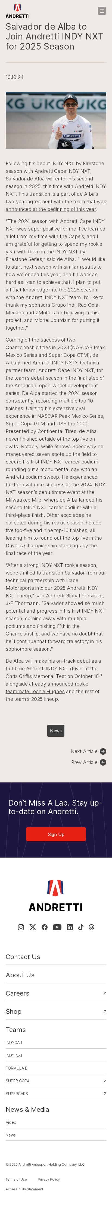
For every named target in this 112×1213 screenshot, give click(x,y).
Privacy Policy (49, 1179)
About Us (20, 975)
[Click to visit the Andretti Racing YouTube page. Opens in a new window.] (57, 927)
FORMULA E (16, 1068)
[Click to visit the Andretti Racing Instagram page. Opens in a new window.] (21, 927)
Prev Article (84, 762)
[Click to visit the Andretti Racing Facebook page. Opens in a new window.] (45, 927)
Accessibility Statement (24, 1189)
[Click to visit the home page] (18, 11)
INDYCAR (14, 1042)
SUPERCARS (17, 1093)
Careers (17, 993)
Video (11, 1122)
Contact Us (23, 957)
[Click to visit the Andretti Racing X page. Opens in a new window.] (32, 927)
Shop (13, 1011)
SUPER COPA (17, 1081)
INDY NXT (14, 1055)
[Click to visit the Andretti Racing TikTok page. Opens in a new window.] (80, 927)
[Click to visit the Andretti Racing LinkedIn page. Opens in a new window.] (70, 927)
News (56, 730)
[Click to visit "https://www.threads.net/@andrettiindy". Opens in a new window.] (91, 927)
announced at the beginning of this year (51, 209)
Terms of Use (16, 1179)
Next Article (84, 751)
